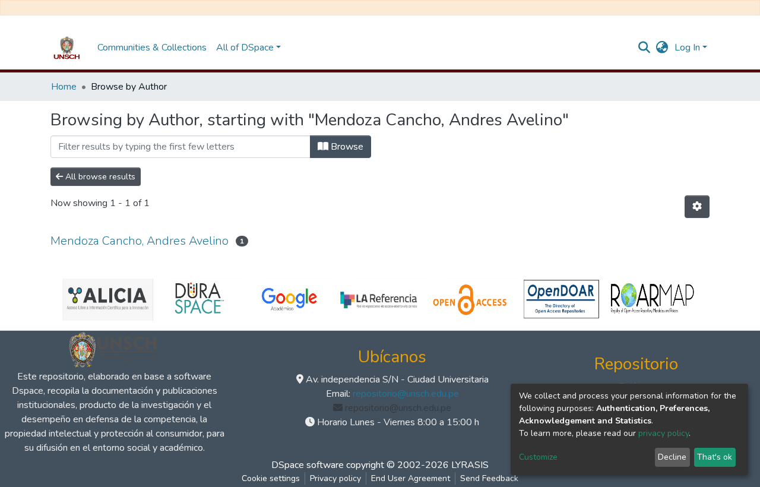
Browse (345, 146)
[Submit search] (644, 47)
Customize (538, 457)
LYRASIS (470, 465)
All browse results (99, 176)
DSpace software (307, 465)
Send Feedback (489, 478)
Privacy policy (335, 478)
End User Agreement (410, 478)
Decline (672, 457)
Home (64, 86)
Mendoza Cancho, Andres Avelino (139, 241)
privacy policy (663, 433)
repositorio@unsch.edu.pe (406, 393)
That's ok (714, 457)
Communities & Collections (152, 47)
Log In (687, 47)
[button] (662, 47)
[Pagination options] (697, 206)
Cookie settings (271, 478)
